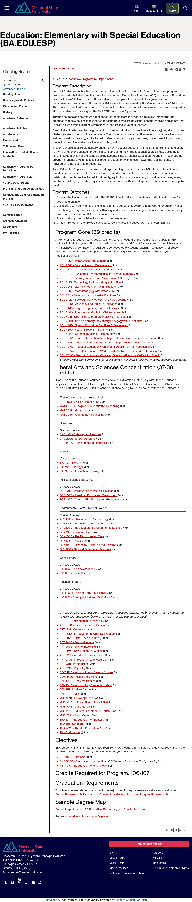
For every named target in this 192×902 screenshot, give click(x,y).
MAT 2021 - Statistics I (73, 410)
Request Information (149, 844)
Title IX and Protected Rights (171, 868)
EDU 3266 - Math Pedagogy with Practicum (87, 291)
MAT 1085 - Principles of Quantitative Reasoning (89, 406)
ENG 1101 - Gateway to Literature (80, 434)
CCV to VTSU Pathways (18, 204)
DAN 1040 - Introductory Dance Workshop (86, 685)
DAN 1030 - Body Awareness (77, 681)
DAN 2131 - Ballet (70, 694)
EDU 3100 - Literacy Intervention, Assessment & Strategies (96, 278)
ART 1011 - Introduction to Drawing (81, 621)
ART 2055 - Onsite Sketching (78, 646)
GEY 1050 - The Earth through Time (82, 536)
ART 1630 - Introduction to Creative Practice (87, 633)
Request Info (154, 10)
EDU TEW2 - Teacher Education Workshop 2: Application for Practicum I (104, 342)
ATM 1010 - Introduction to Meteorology (84, 519)
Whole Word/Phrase (14, 85)
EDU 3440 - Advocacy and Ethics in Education (89, 303)
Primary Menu (7, 8)
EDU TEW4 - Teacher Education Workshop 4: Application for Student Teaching (108, 351)
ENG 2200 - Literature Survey (78, 438)
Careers (158, 852)
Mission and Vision (15, 106)
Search (185, 8)
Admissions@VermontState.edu (22, 872)
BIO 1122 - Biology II (72, 467)
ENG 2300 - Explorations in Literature (83, 443)
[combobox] (161, 63)
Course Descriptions (16, 182)
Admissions (10, 134)
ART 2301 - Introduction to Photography (84, 659)
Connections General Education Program (23, 196)
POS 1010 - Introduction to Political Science (86, 491)
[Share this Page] (176, 69)
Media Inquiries (118, 868)
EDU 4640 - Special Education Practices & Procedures (94, 325)
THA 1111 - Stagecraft (73, 723)
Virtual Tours (117, 857)
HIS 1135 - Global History (75, 573)
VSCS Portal (117, 863)
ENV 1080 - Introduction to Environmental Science (91, 527)
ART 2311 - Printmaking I (74, 663)
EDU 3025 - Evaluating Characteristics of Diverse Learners (96, 274)
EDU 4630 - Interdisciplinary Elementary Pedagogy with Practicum (101, 321)
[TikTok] (39, 882)
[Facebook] (5, 882)
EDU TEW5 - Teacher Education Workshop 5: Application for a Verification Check (110, 355)
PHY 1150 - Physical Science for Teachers (85, 549)
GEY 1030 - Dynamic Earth (76, 532)
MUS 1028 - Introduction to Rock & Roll (84, 702)
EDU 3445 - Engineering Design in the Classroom (90, 308)
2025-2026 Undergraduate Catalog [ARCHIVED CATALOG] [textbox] (159, 63)
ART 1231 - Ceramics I (73, 629)
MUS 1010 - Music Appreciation (79, 698)
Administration (12, 214)
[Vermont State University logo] (37, 8)
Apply (172, 10)
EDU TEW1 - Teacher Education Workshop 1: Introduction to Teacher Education (108, 338)
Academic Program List (18, 176)
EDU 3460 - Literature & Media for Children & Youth (92, 312)
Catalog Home (12, 94)
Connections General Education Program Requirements (134, 794)
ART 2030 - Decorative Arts (77, 642)
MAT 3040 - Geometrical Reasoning (82, 414)
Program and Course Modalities (23, 188)
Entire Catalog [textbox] (10, 77)
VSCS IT (158, 857)
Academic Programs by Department (18, 168)
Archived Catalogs (15, 220)
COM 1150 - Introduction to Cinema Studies (86, 672)
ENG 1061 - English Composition (79, 402)
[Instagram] (12, 882)
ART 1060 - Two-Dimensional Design (82, 625)
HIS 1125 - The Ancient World (77, 569)
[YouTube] (33, 882)
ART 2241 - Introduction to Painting (81, 651)
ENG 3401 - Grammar (73, 757)
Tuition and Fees (13, 146)
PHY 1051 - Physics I (72, 540)
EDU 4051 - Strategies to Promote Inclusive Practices (93, 316)
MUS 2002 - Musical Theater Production (85, 711)
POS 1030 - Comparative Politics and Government (90, 499)
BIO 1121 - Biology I (71, 462)
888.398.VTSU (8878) (16, 868)
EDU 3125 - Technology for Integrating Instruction (90, 282)
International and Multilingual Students (21, 154)
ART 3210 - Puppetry (72, 668)
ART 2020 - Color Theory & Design (81, 638)
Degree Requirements (69, 794)
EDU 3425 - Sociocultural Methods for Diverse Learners (94, 299)
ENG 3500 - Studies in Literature (80, 761)
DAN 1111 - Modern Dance (75, 689)
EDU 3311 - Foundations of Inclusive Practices (88, 295)
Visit (136, 10)
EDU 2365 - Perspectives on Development (86, 265)
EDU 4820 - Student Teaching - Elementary (87, 334)
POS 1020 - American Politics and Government (88, 495)
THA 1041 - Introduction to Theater (81, 719)
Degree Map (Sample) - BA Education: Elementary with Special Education (100, 809)
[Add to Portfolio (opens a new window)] (171, 69)
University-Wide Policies (18, 100)
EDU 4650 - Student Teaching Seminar (84, 329)
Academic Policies (15, 128)
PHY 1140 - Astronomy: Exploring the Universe (88, 545)
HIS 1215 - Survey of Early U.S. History (83, 593)
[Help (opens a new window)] (184, 69)
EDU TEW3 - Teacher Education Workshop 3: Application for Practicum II (105, 346)
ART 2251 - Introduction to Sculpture (82, 655)
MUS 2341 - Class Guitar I (75, 715)
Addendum (10, 226)
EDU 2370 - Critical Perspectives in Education (88, 269)
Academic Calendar (15, 118)
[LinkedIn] (26, 882)
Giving (113, 852)
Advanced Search (14, 89)
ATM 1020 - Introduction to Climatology (84, 523)
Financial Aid (11, 140)
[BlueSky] (19, 880)
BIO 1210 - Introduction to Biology (80, 471)
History (7, 112)
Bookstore (159, 863)
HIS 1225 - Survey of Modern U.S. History (85, 597)
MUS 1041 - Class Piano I (75, 706)
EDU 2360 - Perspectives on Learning (83, 261)
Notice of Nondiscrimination (126, 873)
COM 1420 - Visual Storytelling (79, 676)
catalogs (51, 900)
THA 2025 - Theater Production (79, 728)
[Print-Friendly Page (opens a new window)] (180, 69)
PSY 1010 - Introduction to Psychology (83, 765)
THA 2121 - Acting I (71, 732)
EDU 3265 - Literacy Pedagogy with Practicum (88, 286)
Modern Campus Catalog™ (132, 900)
